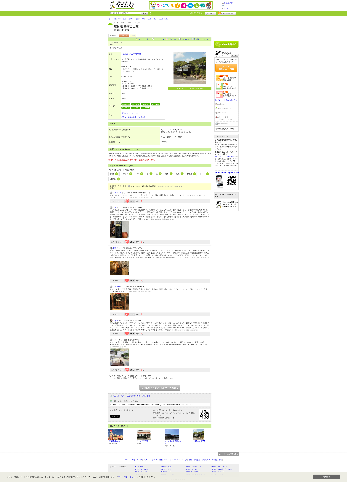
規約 (190, 460)
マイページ (222, 113)
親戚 (179, 174)
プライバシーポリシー (172, 460)
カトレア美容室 (142, 441)
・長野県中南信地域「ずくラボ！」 (221, 469)
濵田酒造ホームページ (129, 113)
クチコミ (124, 36)
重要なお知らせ (229, 3)
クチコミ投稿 (157, 460)
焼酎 (113, 174)
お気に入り (173, 39)
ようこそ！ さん (196, 13)
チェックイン (159, 39)
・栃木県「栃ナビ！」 (140, 466)
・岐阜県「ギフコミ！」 (192, 469)
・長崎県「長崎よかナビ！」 (219, 466)
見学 (139, 174)
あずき (115, 321)
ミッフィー (117, 193)
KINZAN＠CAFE (199, 441)
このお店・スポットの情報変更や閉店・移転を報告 (131, 396)
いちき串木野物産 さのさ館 (174, 442)
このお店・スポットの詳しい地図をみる (189, 88)
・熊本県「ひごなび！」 (166, 466)
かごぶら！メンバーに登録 (224, 156)
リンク (184, 460)
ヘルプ (226, 5)
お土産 (191, 174)
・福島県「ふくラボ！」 (141, 469)
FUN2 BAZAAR (114, 441)
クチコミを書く (144, 39)
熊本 (168, 174)
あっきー (116, 287)
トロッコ (126, 174)
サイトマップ (137, 460)
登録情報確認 (223, 124)
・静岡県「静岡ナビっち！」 (194, 466)
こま (114, 207)
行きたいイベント (224, 108)
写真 (133, 36)
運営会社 (197, 460)
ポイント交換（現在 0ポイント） (225, 118)
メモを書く (185, 39)
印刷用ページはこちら (202, 39)
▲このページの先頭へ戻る (228, 454)
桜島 (114, 248)
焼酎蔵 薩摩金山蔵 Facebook (133, 117)
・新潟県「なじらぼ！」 (166, 469)
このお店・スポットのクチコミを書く (160, 387)
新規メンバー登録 (227, 13)
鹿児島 (114, 179)
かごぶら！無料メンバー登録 (226, 67)
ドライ (204, 174)
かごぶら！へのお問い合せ (212, 460)
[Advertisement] (226, 27)
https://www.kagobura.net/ (227, 172)
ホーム (226, 8)
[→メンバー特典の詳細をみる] (226, 100)
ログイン (210, 13)
